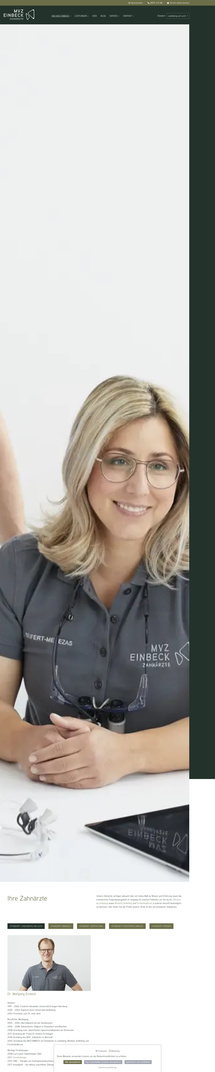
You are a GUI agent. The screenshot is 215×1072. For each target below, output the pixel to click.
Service (113, 15)
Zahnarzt (177, 899)
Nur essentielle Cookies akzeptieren (103, 1062)
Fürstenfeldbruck (144, 903)
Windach (118, 903)
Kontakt (127, 15)
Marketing (115, 1051)
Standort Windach (61, 926)
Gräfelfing (127, 903)
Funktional (102, 1051)
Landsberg (103, 903)
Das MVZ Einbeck (60, 15)
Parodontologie (20, 1057)
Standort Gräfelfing (91, 926)
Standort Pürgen (161, 926)
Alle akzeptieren (73, 1062)
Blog (103, 15)
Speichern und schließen (138, 1062)
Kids (94, 15)
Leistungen (81, 15)
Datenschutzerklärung (107, 1067)
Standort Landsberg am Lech (26, 926)
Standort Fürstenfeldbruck (127, 926)
